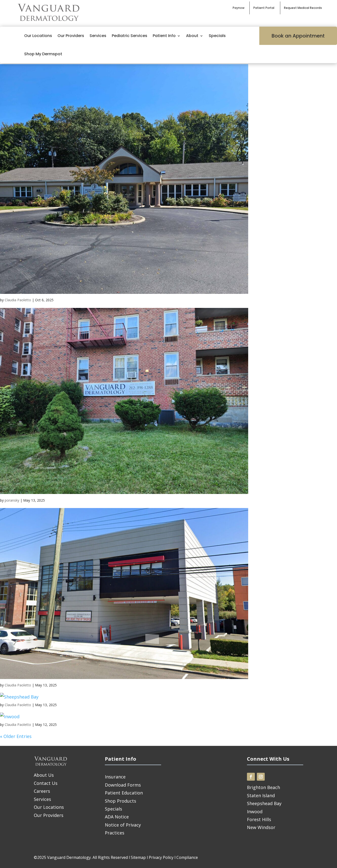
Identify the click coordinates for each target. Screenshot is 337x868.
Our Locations (38, 35)
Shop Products (120, 801)
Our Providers (70, 35)
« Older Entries (16, 736)
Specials (217, 35)
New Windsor (261, 827)
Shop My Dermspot (43, 54)
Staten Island (261, 795)
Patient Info (164, 35)
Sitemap (138, 857)
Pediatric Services (129, 35)
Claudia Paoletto (18, 300)
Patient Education (124, 793)
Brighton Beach (263, 787)
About (192, 35)
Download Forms (123, 785)
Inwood (254, 811)
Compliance (187, 857)
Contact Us (45, 783)
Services (98, 35)
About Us (44, 775)
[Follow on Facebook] (251, 777)
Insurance (115, 777)
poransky (12, 500)
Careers (42, 791)
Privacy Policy (161, 857)
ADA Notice (117, 817)
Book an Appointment (298, 35)
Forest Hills (259, 819)
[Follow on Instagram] (261, 777)
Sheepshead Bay (264, 803)
